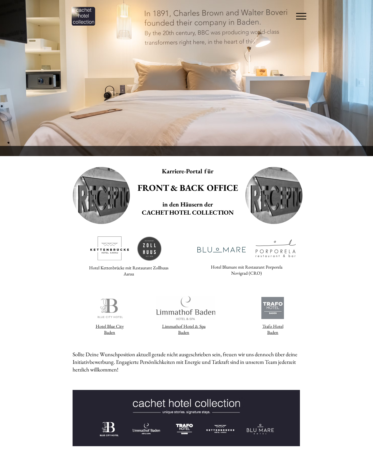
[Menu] (300, 16)
